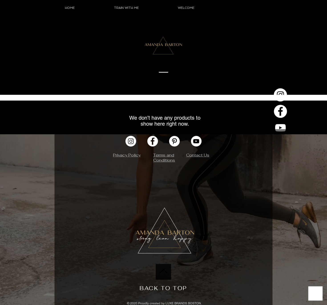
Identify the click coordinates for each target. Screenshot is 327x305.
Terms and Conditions (164, 157)
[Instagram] (130, 141)
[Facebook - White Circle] (152, 141)
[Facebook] (280, 111)
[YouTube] (280, 127)
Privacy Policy (127, 155)
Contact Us (197, 155)
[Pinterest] (174, 141)
